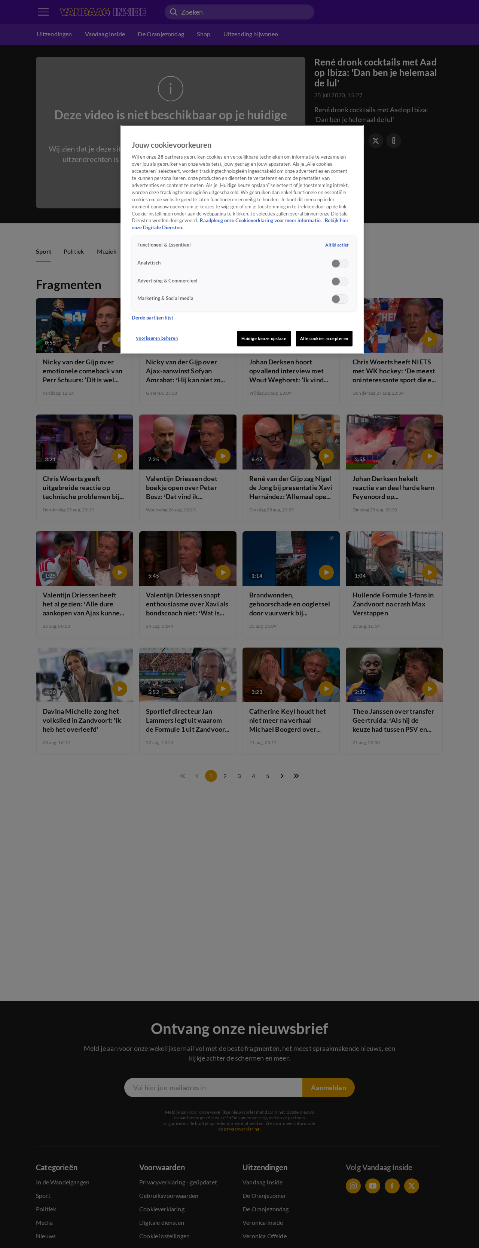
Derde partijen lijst (152, 317)
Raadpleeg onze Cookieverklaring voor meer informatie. (261, 220)
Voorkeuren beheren (157, 338)
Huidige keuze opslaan (264, 338)
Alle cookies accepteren (324, 338)
